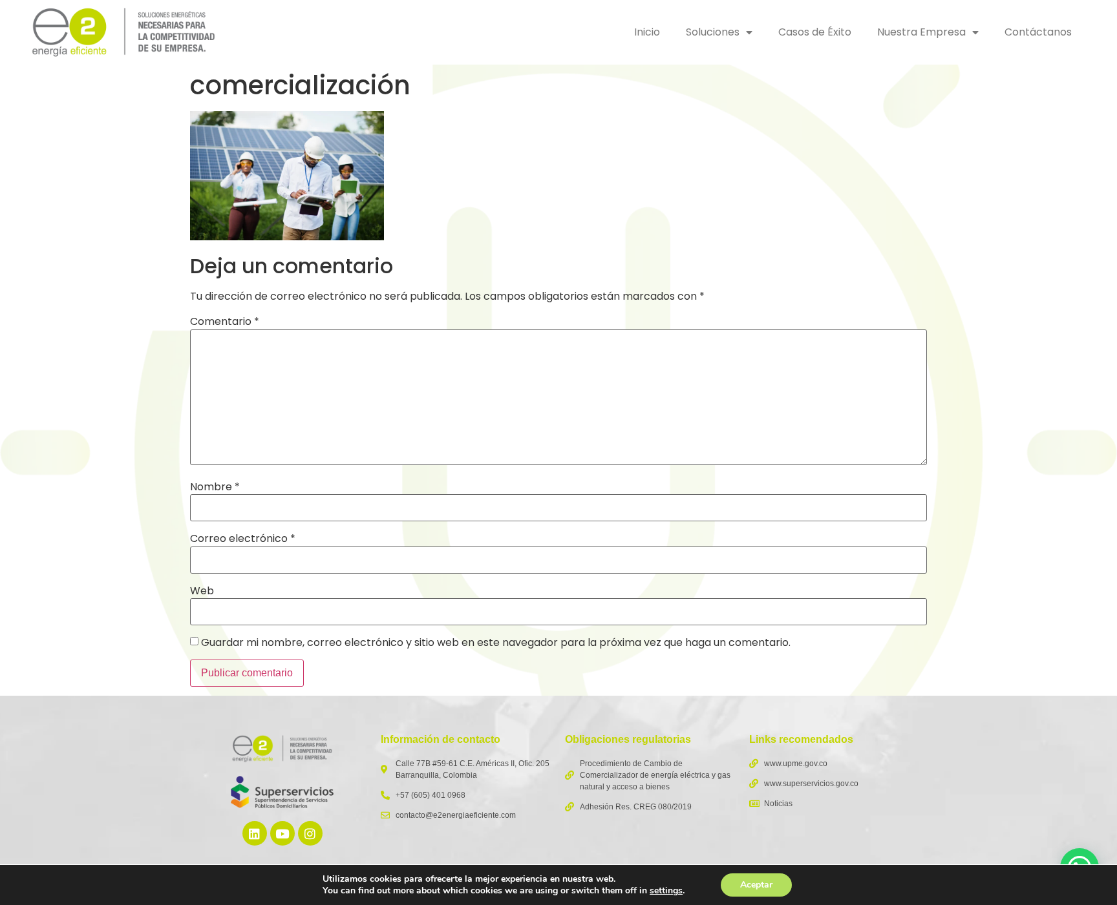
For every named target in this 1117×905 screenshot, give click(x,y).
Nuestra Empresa (921, 32)
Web (202, 591)
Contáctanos (1038, 32)
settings (666, 891)
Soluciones (712, 32)
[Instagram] (310, 833)
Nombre (215, 487)
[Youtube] (282, 833)
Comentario (224, 322)
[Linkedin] (254, 833)
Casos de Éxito (814, 32)
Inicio (647, 32)
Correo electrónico (242, 539)
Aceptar (756, 885)
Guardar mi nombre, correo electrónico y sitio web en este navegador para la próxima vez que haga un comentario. (496, 643)
